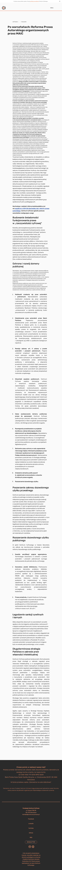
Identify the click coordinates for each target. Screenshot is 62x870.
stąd (25, 96)
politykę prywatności (34, 1)
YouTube (31, 828)
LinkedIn (31, 823)
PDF (43, 88)
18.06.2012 (23, 21)
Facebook (31, 819)
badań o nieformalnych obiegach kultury (27, 65)
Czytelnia (15, 21)
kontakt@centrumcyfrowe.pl (31, 814)
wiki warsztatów (30, 99)
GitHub (31, 833)
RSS (31, 837)
